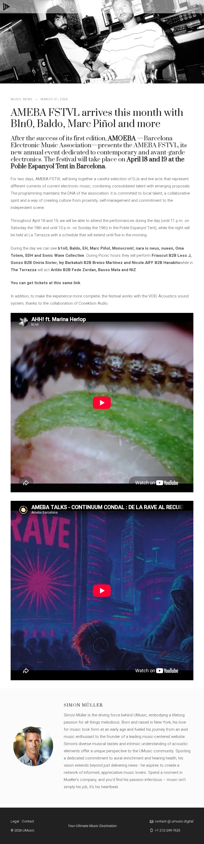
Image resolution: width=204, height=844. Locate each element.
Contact (28, 821)
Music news (21, 99)
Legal (15, 821)
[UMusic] (7, 6)
